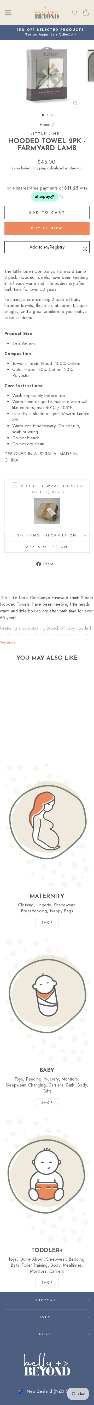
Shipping (39, 168)
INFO (46, 1317)
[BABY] (47, 999)
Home (45, 124)
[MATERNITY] (47, 825)
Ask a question (47, 546)
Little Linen (47, 133)
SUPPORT (46, 1300)
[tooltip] (85, 249)
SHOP (47, 922)
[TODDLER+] (47, 1179)
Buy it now (47, 228)
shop (47, 1282)
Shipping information (47, 535)
